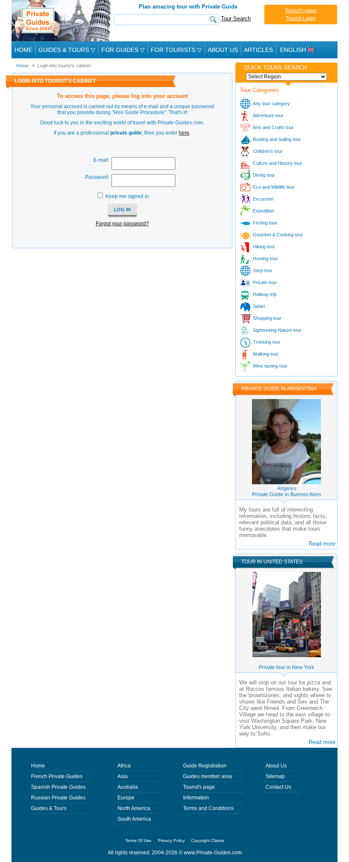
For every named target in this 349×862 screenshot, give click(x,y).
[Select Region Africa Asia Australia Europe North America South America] (286, 76)
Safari (259, 306)
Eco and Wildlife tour (274, 187)
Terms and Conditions (208, 808)
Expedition (263, 210)
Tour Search (236, 18)
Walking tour (265, 353)
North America (133, 808)
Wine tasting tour (270, 365)
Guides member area (207, 776)
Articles (258, 49)
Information (196, 798)
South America (134, 819)
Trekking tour (266, 342)
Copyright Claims (207, 840)
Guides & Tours (48, 808)
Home (23, 49)
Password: (97, 177)
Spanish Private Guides (58, 787)
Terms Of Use (138, 840)
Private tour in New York (286, 667)
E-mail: (101, 160)
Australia (127, 787)
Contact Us (278, 787)
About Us (223, 49)
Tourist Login (301, 18)
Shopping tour (267, 318)
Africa (124, 766)
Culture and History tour (277, 163)
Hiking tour (264, 246)
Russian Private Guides (58, 798)
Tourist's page (301, 11)
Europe (125, 798)
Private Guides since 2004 (61, 20)
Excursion (263, 198)
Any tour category (271, 103)
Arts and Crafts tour (273, 127)
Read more (322, 543)
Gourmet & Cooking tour (278, 234)
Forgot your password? (122, 224)
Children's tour (268, 151)
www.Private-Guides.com (213, 853)
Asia (122, 776)
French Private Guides (57, 776)
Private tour (265, 282)
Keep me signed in (127, 196)
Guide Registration (204, 766)
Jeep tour (262, 270)
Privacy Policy (171, 840)
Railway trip (265, 294)
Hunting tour (265, 258)
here (184, 133)
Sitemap (275, 776)
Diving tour (264, 175)
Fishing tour (265, 222)
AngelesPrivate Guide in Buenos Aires (286, 491)
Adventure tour (268, 115)
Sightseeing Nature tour (277, 330)
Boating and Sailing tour (277, 139)
